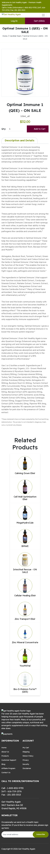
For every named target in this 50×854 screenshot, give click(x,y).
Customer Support (8, 760)
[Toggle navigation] (43, 15)
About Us (5, 752)
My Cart (26, 748)
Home (5, 36)
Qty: (3, 129)
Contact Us (5, 772)
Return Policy (28, 756)
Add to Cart (39, 129)
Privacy (26, 760)
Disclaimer (27, 768)
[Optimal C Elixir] (25, 73)
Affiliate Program (8, 768)
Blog (3, 764)
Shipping (26, 752)
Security (26, 764)
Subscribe (40, 834)
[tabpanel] (25, 286)
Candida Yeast (15, 36)
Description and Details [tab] (19, 140)
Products (5, 756)
